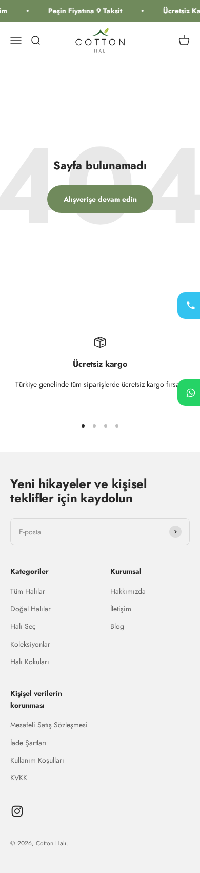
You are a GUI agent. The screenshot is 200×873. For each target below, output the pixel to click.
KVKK (18, 777)
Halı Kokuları (29, 661)
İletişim (120, 609)
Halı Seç (23, 626)
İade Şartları (28, 743)
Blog (117, 626)
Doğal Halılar (30, 609)
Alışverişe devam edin (100, 199)
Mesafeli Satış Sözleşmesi (49, 725)
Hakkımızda (128, 591)
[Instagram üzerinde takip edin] (17, 811)
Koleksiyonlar (30, 644)
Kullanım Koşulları (37, 760)
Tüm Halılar (27, 591)
